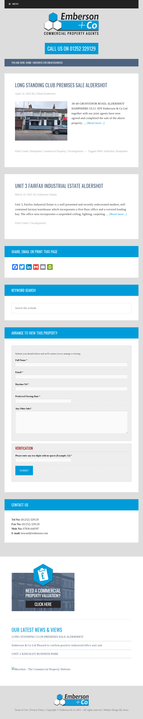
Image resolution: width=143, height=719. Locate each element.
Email (19, 372)
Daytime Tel (22, 384)
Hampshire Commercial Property (48, 151)
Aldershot (108, 151)
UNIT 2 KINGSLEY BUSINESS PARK (35, 654)
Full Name (21, 360)
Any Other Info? (23, 408)
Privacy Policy (37, 710)
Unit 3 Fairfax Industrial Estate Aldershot (59, 185)
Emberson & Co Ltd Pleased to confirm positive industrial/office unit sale (57, 645)
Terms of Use (21, 710)
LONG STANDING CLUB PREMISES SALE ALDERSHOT (61, 85)
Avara (125, 710)
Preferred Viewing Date (27, 396)
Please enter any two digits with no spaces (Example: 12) (43, 455)
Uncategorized (75, 151)
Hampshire (122, 151)
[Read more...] (95, 123)
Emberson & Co (71, 23)
